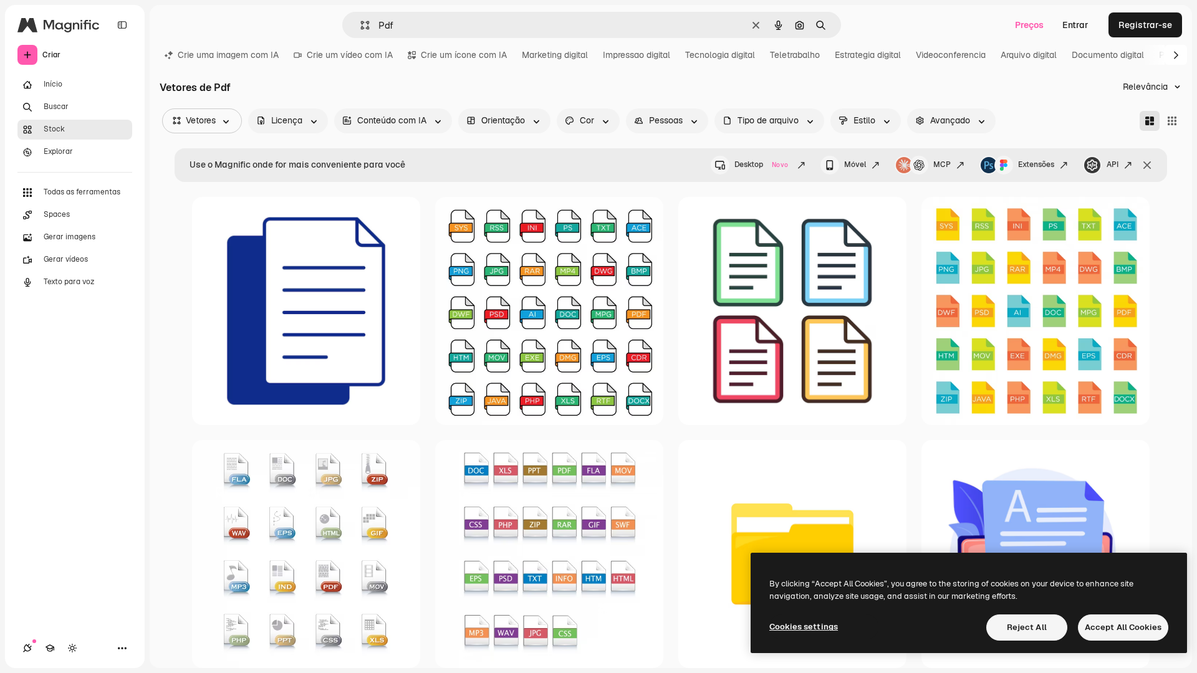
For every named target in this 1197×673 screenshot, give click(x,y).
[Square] (1172, 121)
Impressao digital (636, 54)
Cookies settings (803, 626)
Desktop (761, 164)
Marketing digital (555, 54)
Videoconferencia (951, 54)
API (1112, 164)
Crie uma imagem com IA (228, 54)
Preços (1029, 25)
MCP (942, 164)
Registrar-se (1145, 25)
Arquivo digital (1029, 54)
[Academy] (50, 648)
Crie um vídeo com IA (350, 54)
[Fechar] (1147, 165)
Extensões (1036, 164)
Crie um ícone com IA (464, 54)
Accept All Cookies (1123, 627)
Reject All (1027, 627)
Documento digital (1108, 54)
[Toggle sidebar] (122, 25)
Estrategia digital (868, 54)
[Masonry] (1150, 121)
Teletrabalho (795, 54)
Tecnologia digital (720, 54)
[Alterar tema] (72, 648)
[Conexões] (27, 648)
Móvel (855, 164)
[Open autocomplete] (360, 25)
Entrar (1075, 25)
